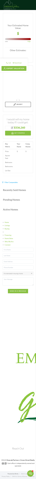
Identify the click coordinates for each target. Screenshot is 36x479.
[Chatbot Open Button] (30, 473)
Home (7, 222)
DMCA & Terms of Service (19, 476)
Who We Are (9, 241)
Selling (7, 232)
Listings (7, 225)
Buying (7, 229)
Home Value (9, 238)
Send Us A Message (18, 291)
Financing (8, 235)
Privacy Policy (6, 476)
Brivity (16, 474)
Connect (7, 245)
